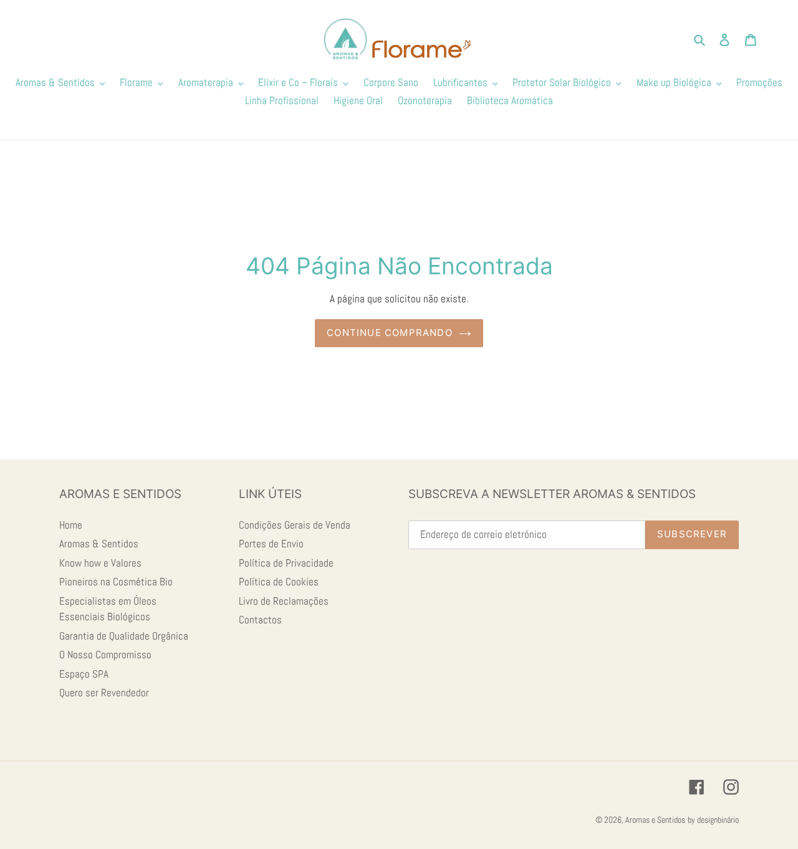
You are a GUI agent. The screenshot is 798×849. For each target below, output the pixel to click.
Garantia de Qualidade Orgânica (123, 636)
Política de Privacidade (286, 563)
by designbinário (713, 819)
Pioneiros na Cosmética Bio (116, 581)
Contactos (260, 619)
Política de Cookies (279, 581)
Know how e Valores (100, 563)
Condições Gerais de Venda (294, 525)
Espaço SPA (83, 674)
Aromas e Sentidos (655, 819)
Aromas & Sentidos (98, 543)
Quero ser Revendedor (104, 692)
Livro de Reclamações (284, 601)
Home (70, 525)
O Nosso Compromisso (105, 654)
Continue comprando (390, 332)
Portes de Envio (271, 543)
